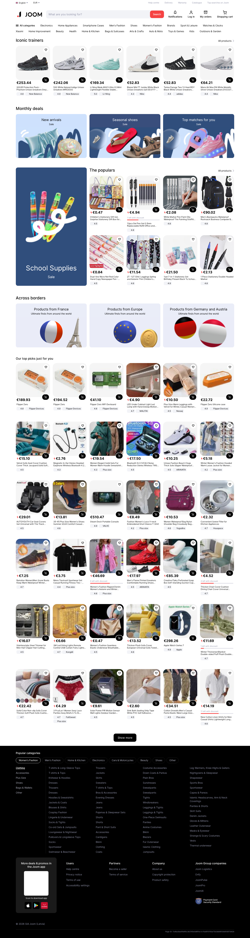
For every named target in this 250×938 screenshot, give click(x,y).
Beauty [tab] (144, 760)
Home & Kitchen (90, 31)
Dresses (53, 782)
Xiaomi (19, 31)
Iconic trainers (29, 40)
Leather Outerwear (200, 825)
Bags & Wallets (24, 787)
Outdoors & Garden (210, 31)
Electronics (46, 25)
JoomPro (200, 885)
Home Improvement (40, 31)
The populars (102, 170)
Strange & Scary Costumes (205, 835)
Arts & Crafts (137, 31)
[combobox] (97, 14)
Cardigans (101, 837)
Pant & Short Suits (106, 827)
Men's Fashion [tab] (53, 760)
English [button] (22, 3)
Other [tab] (172, 760)
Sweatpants (149, 787)
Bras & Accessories (106, 792)
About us (157, 869)
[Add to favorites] (46, 50)
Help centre (153, 2)
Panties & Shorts (199, 806)
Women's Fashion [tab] (28, 760)
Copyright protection (163, 874)
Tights (146, 797)
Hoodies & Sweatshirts (61, 797)
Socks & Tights (57, 822)
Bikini (99, 841)
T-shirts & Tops (57, 772)
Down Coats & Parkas (155, 772)
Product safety (160, 880)
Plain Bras (148, 777)
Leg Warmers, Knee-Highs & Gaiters (209, 767)
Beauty (60, 31)
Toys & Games (176, 31)
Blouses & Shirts (57, 807)
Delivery (169, 2)
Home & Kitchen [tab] (76, 760)
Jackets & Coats (58, 802)
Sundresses (149, 782)
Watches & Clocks (213, 25)
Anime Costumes (152, 827)
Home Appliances (67, 25)
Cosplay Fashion (58, 812)
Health (72, 31)
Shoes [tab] (158, 760)
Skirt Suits (195, 810)
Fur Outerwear (151, 841)
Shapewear (196, 777)
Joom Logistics (203, 869)
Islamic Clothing (151, 846)
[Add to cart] (45, 80)
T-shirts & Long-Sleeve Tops (64, 767)
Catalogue (197, 2)
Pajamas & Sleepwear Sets (110, 812)
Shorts (99, 817)
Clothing (20, 767)
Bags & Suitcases (114, 31)
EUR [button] (35, 2)
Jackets (100, 772)
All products (224, 40)
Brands (171, 25)
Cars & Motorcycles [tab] (122, 760)
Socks (52, 841)
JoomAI (199, 890)
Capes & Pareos (198, 792)
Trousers (53, 787)
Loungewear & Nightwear (63, 832)
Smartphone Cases (93, 25)
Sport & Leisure (188, 25)
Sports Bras (196, 782)
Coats (99, 851)
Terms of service (118, 874)
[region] (125, 71)
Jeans (99, 802)
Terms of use (73, 880)
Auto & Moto (156, 31)
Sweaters (101, 782)
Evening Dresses (105, 797)
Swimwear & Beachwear (62, 851)
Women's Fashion (152, 25)
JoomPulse (201, 880)
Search (157, 14)
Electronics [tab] (99, 760)
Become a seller (118, 869)
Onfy (198, 874)
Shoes (133, 25)
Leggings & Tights (153, 807)
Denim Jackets (198, 815)
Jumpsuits (148, 851)
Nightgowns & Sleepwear (204, 772)
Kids (191, 31)
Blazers (147, 837)
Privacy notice (74, 874)
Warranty (182, 2)
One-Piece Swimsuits (154, 817)
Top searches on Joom (218, 2)
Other (19, 792)
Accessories (22, 772)
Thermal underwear (200, 845)
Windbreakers (150, 802)
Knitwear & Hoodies (59, 777)
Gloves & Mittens (199, 820)
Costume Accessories (155, 767)
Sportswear (55, 846)
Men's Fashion (117, 25)
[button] (28, 905)
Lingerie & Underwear (61, 817)
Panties (147, 822)
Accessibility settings (77, 885)
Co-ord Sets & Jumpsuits (62, 827)
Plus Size (21, 777)
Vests (193, 840)
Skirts (99, 777)
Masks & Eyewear (199, 830)
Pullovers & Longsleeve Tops (64, 837)
